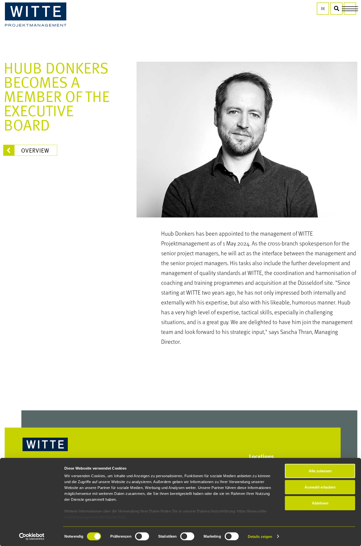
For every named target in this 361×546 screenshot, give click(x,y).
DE (323, 8)
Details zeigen (260, 536)
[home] (35, 14)
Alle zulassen (320, 471)
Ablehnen (320, 503)
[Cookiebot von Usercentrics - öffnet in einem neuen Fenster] (31, 536)
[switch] (142, 536)
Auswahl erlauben (320, 487)
